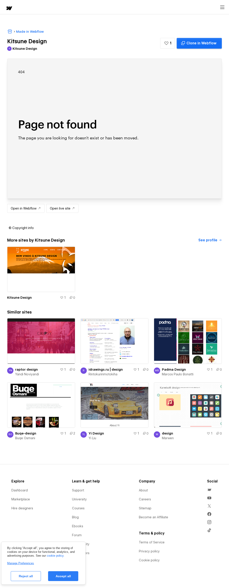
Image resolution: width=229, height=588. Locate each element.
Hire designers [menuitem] (22, 508)
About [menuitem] (143, 490)
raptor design (26, 369)
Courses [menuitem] (78, 508)
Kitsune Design (19, 297)
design (167, 433)
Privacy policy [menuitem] (149, 551)
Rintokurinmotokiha (103, 374)
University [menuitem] (79, 499)
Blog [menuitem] (75, 517)
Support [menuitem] (78, 490)
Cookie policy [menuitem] (149, 560)
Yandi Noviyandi (27, 374)
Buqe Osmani (25, 438)
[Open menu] (222, 7)
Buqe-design (25, 433)
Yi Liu (92, 438)
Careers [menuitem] (145, 499)
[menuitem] (209, 490)
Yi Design (96, 433)
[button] (167, 43)
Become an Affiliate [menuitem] (153, 517)
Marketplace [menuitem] (20, 499)
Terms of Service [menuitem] (152, 542)
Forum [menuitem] (77, 535)
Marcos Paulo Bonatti (177, 374)
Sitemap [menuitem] (145, 508)
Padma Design (174, 369)
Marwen (168, 438)
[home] (9, 9)
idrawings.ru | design (106, 369)
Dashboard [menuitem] (19, 490)
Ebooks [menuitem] (77, 526)
